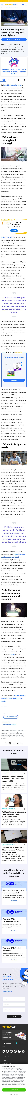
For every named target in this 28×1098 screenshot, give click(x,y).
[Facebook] (19, 1051)
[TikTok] (7, 1051)
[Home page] (11, 4)
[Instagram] (3, 1051)
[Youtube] (11, 1051)
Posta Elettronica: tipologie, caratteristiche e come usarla (13, 698)
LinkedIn (6, 743)
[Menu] (2, 4)
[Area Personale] (26, 4)
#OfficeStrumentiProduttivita (9, 724)
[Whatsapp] (15, 1051)
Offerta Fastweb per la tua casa (13, 1)
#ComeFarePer (6, 722)
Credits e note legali (6, 1063)
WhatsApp (18, 743)
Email (22, 743)
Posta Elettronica (11, 717)
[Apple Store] (7, 1043)
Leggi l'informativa (7, 991)
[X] (23, 1051)
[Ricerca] (23, 5)
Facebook (14, 743)
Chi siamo (4, 1060)
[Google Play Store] (19, 1043)
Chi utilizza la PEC (7, 237)
